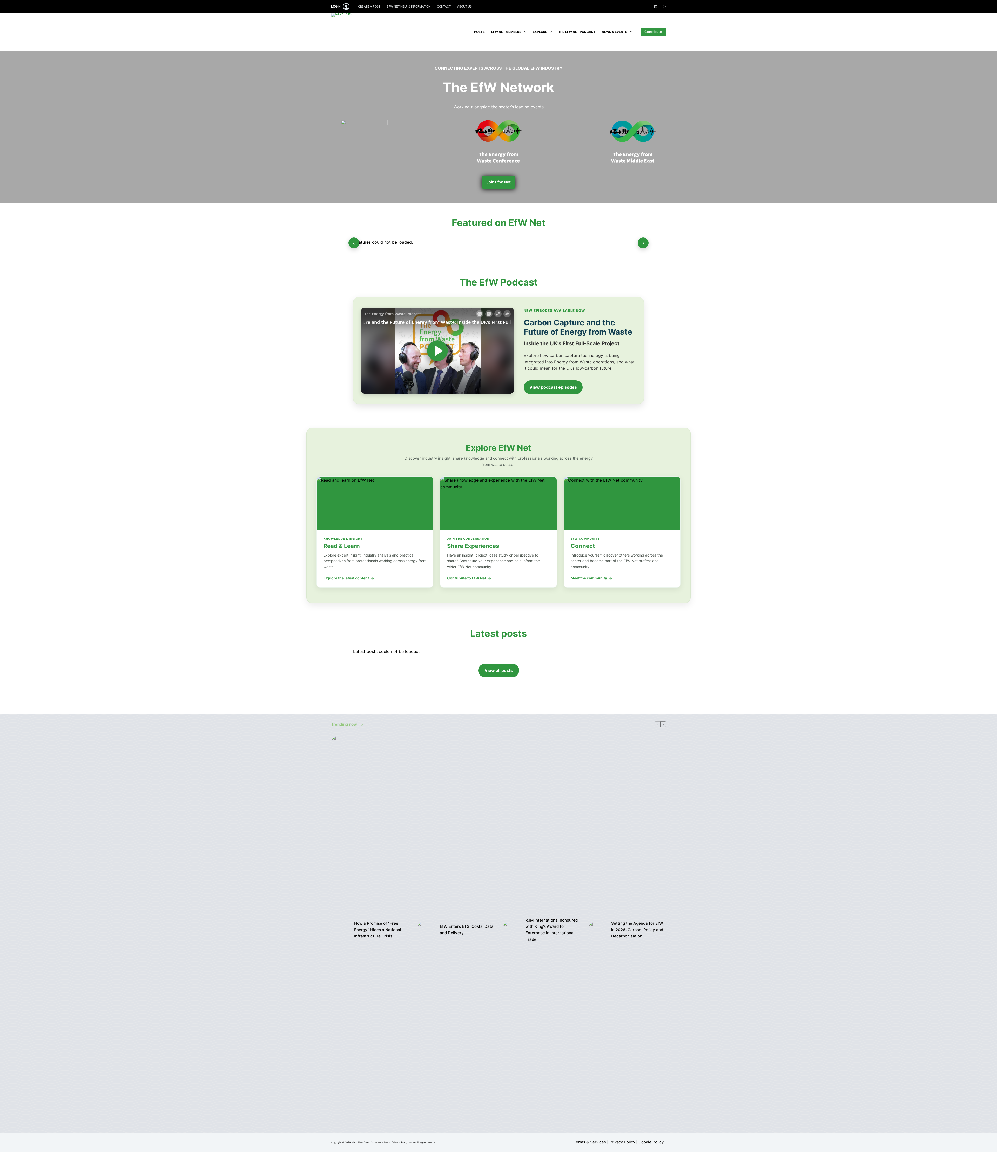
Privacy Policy (622, 1142)
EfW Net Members (506, 32)
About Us (464, 6)
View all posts (498, 670)
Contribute (653, 32)
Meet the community (591, 578)
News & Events (614, 32)
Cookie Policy (651, 1142)
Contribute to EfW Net (469, 578)
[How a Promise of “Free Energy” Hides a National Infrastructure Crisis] (340, 930)
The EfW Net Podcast (576, 32)
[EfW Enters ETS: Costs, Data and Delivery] (426, 930)
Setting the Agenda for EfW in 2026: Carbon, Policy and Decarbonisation (637, 930)
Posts (479, 32)
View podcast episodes (553, 387)
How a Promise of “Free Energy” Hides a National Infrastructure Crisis (377, 930)
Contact (444, 6)
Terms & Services (590, 1142)
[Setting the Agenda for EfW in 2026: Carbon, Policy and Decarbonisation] (597, 930)
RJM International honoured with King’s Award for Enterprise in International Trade (552, 930)
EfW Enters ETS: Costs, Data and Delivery (467, 929)
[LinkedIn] (655, 6)
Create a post (369, 6)
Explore (540, 32)
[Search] (664, 6)
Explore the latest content (349, 578)
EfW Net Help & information (408, 6)
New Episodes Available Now (554, 310)
